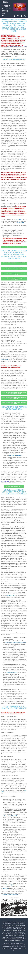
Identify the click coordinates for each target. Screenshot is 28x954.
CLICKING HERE (5, 481)
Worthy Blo (14, 672)
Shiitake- (8, 672)
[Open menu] (3, 16)
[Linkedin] (21, 15)
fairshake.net (4, 359)
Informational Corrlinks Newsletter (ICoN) (15, 642)
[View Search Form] (25, 16)
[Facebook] (14, 15)
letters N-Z (14, 815)
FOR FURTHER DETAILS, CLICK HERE (17, 47)
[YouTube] (17, 15)
